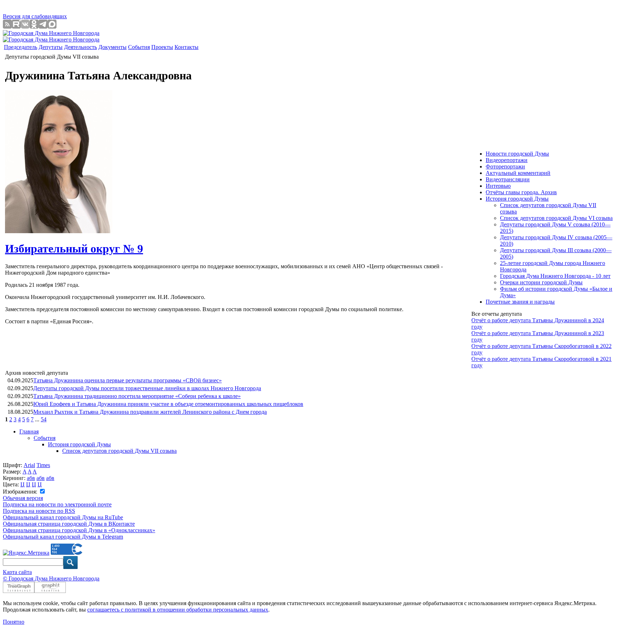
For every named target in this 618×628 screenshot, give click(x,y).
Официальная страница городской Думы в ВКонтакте (69, 524)
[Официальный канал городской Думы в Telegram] (43, 27)
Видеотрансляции (508, 179)
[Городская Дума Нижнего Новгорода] (51, 33)
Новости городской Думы (517, 154)
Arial (29, 465)
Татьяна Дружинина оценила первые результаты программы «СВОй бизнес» (127, 380)
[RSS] (7, 27)
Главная (29, 431)
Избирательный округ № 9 (74, 248)
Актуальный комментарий (518, 173)
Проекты (162, 47)
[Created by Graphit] (50, 591)
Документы (112, 47)
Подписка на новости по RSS (39, 511)
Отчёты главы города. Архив (521, 192)
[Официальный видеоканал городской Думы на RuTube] (16, 27)
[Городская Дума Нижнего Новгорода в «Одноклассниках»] (34, 27)
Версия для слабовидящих (35, 16)
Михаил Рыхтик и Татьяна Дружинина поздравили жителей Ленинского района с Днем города (150, 412)
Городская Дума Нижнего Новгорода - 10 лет (555, 276)
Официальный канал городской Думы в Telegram (63, 537)
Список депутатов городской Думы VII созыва (119, 451)
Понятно (13, 622)
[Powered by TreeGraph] (18, 591)
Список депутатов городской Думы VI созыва (556, 218)
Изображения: (21, 492)
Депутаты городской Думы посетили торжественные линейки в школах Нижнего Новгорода (147, 388)
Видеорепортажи (507, 160)
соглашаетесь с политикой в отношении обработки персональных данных (177, 610)
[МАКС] (52, 27)
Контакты (186, 47)
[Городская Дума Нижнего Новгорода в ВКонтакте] (25, 27)
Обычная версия (23, 498)
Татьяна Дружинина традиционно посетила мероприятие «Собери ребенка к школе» (137, 396)
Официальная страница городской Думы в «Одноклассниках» (79, 530)
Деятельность (80, 47)
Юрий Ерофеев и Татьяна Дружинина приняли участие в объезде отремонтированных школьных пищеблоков (168, 404)
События (139, 47)
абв (31, 478)
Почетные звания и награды (520, 302)
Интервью (498, 186)
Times (43, 465)
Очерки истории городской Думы (541, 282)
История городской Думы (79, 444)
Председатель (20, 47)
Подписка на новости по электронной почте (57, 504)
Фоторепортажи (505, 166)
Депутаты (51, 47)
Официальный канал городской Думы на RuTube (63, 517)
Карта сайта (17, 572)
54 (43, 419)
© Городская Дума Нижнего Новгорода (51, 578)
